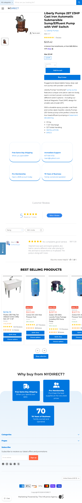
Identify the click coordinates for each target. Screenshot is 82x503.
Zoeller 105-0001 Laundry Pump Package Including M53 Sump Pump (57, 318)
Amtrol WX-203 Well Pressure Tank (34, 316)
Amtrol (28, 319)
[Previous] (37, 350)
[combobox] (15, 230)
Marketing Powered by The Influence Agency (38, 497)
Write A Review (54, 215)
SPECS (49, 133)
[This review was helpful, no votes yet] (70, 259)
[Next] (44, 350)
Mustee (5, 321)
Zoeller (51, 323)
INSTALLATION (52, 130)
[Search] (79, 2)
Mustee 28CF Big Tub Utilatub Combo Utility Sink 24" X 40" (11, 317)
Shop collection (41, 356)
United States (70, 478)
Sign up (34, 457)
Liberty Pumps (53, 31)
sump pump (72, 90)
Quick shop (12, 334)
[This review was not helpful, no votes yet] (74, 259)
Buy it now (62, 77)
